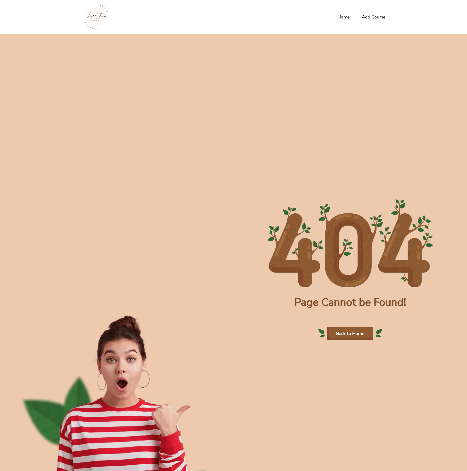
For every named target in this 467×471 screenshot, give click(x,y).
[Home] (96, 16)
